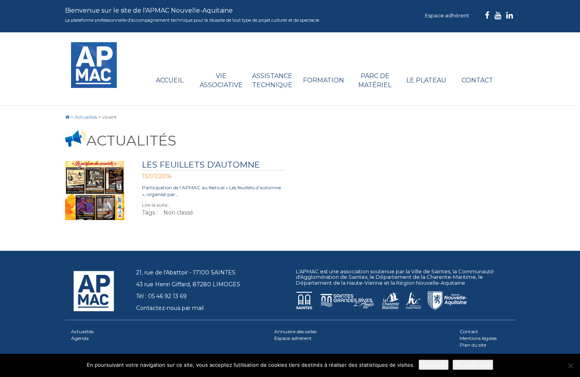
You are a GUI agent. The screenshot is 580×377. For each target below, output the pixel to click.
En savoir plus (473, 365)
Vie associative (221, 80)
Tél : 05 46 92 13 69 (161, 296)
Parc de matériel (374, 80)
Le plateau (426, 80)
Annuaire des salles (295, 331)
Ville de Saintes (430, 271)
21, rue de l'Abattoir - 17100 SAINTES (186, 272)
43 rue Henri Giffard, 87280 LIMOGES (188, 284)
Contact (477, 80)
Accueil (169, 80)
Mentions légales (478, 338)
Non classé (178, 212)
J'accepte (433, 365)
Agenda (80, 338)
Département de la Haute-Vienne (339, 283)
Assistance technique (272, 80)
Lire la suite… (156, 205)
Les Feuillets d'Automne (201, 165)
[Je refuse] (570, 366)
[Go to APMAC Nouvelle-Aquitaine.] (67, 117)
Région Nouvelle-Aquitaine (430, 283)
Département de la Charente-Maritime (426, 277)
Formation (323, 80)
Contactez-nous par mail (170, 308)
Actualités (82, 331)
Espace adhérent (447, 15)
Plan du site (473, 345)
